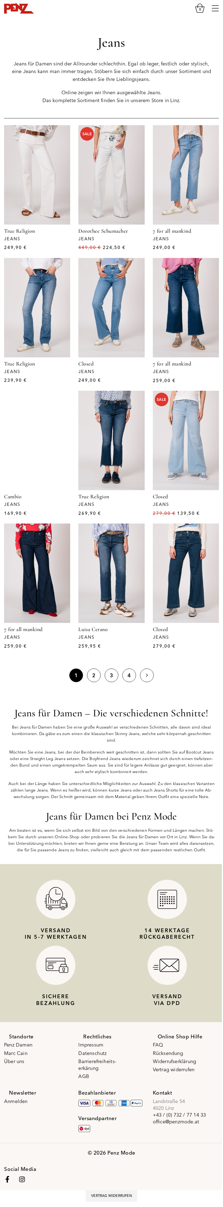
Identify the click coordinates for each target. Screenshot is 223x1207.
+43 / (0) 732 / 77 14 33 (179, 1115)
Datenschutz (92, 1053)
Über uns (14, 1061)
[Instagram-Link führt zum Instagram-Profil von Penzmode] (22, 1179)
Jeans (12, 238)
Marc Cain (15, 1053)
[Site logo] (19, 7)
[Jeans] (37, 175)
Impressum (90, 1045)
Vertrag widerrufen (174, 1069)
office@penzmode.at (176, 1121)
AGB (83, 1076)
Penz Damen (18, 1045)
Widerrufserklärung (174, 1061)
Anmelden (16, 1101)
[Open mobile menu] (215, 8)
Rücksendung (168, 1053)
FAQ (158, 1045)
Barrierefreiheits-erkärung (97, 1064)
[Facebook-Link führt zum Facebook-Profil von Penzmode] (7, 1179)
